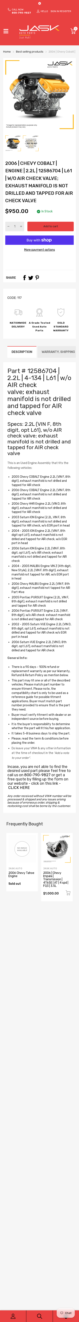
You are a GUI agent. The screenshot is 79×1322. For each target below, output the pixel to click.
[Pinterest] (37, 277)
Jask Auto (15, 868)
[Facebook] (24, 277)
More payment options (39, 250)
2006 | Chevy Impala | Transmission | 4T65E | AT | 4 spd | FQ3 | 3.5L (55, 879)
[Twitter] (30, 277)
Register (65, 11)
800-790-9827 (37, 775)
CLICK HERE (19, 787)
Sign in (55, 11)
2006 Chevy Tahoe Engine (21, 874)
